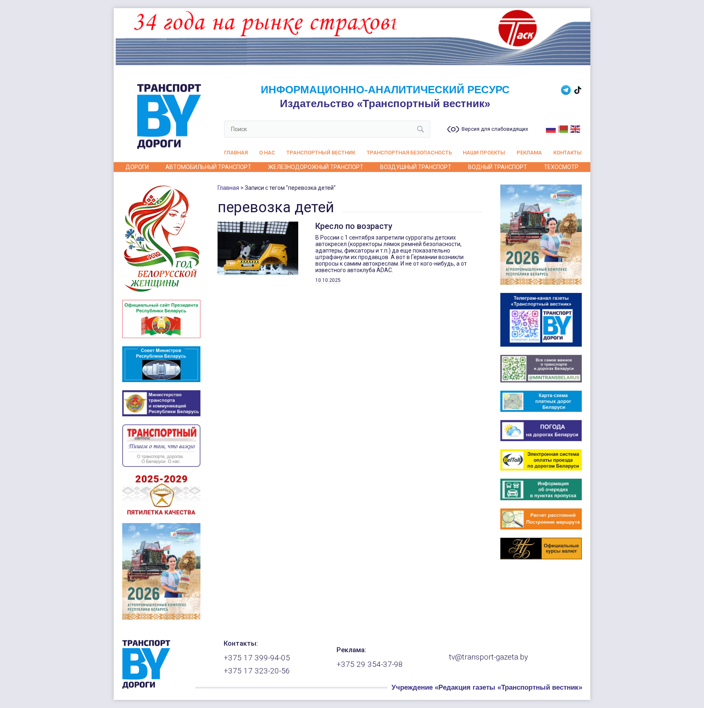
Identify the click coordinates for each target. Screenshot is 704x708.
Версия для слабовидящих (495, 129)
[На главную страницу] (146, 687)
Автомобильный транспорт (208, 167)
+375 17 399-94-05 (257, 658)
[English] (575, 128)
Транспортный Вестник (320, 153)
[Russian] (551, 128)
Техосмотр (561, 167)
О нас (267, 153)
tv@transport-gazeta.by (488, 657)
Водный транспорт (497, 167)
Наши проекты (484, 153)
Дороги (137, 167)
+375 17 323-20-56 (257, 671)
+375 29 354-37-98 (370, 664)
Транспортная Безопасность (409, 153)
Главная (236, 153)
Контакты (567, 153)
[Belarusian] (563, 128)
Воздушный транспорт (415, 167)
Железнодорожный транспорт (315, 167)
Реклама (529, 153)
